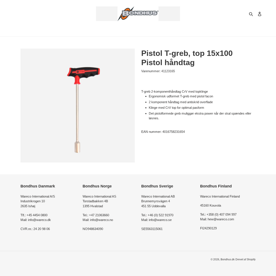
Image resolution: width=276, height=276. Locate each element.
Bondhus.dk (228, 259)
